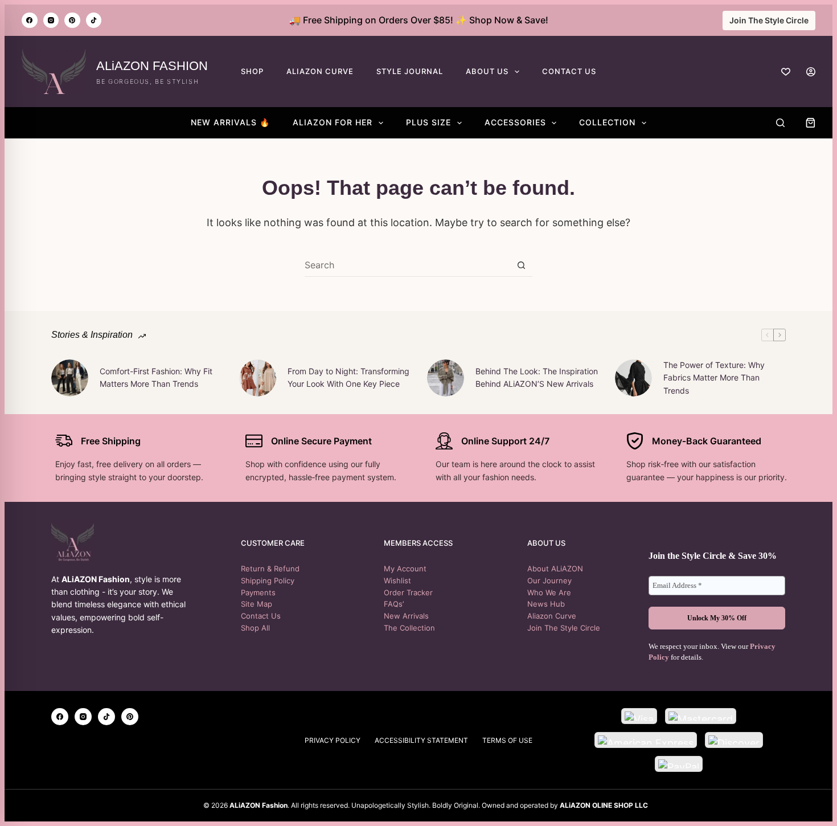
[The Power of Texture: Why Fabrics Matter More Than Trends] (633, 377)
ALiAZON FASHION (152, 66)
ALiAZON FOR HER (332, 122)
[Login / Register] (810, 71)
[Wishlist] (785, 71)
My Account (405, 568)
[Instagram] (51, 20)
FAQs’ (394, 603)
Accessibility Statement (421, 740)
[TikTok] (94, 20)
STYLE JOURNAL (409, 71)
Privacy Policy (332, 740)
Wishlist (397, 580)
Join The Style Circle (769, 20)
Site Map (256, 603)
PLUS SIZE (428, 122)
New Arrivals (406, 615)
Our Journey (549, 580)
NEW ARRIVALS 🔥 (230, 122)
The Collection (409, 627)
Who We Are (549, 592)
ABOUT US (487, 71)
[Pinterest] (72, 20)
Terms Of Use (507, 740)
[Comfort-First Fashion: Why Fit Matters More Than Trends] (69, 377)
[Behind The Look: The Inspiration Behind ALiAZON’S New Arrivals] (445, 377)
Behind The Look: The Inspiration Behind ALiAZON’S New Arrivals (536, 377)
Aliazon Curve (551, 615)
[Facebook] (30, 20)
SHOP (252, 71)
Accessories (515, 122)
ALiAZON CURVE (320, 71)
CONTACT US (569, 71)
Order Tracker (408, 592)
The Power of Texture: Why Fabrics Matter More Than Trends (714, 377)
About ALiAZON (555, 568)
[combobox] (407, 264)
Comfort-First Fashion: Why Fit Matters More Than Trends (156, 377)
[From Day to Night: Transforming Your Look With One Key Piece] (257, 377)
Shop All (255, 627)
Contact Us (261, 615)
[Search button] (521, 265)
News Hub (546, 603)
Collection (607, 122)
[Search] (780, 122)
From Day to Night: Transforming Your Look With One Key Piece (348, 377)
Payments (258, 592)
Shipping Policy (267, 580)
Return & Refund (270, 568)
